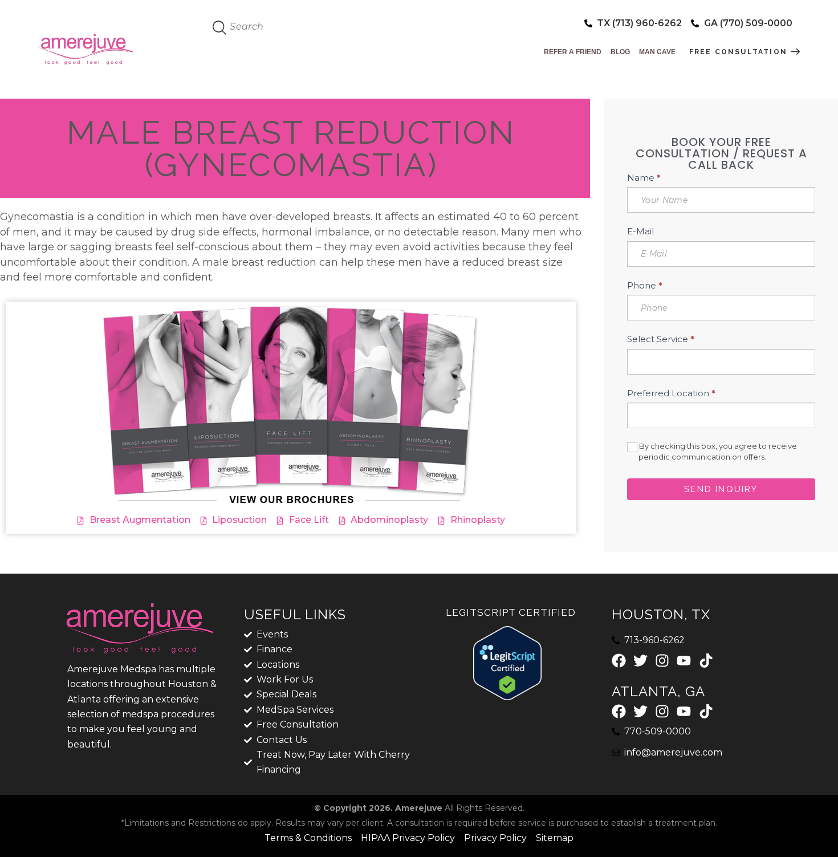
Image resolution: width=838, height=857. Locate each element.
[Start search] (220, 27)
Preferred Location (671, 393)
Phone (644, 285)
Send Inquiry (721, 489)
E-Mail (640, 231)
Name (644, 177)
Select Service (660, 339)
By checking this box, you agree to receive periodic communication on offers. (717, 451)
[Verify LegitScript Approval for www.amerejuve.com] (507, 633)
